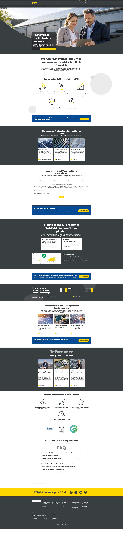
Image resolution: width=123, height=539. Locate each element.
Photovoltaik (42, 6)
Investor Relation (54, 518)
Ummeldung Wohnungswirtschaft (85, 509)
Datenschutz (44, 515)
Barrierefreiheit (44, 518)
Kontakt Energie (34, 514)
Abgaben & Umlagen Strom (76, 502)
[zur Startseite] (34, 3)
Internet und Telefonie (65, 502)
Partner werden (84, 507)
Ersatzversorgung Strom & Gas (75, 508)
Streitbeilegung (44, 519)
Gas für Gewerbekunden (56, 502)
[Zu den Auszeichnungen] (49, 433)
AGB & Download (44, 514)
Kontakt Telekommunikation (36, 515)
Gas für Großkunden (55, 503)
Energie (37, 6)
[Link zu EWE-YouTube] (80, 492)
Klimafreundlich (84, 506)
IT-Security (63, 506)
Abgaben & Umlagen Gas (76, 503)
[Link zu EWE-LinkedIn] (85, 492)
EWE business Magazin (85, 503)
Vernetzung (64, 503)
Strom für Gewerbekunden (46, 502)
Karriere (53, 515)
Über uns (53, 514)
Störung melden (34, 518)
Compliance (54, 519)
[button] (73, 296)
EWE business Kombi (85, 502)
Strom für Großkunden (45, 503)
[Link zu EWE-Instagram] (71, 492)
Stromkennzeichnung (75, 509)
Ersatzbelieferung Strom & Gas (75, 505)
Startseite (33, 6)
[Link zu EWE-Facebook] (76, 492)
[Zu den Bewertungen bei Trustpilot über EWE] (37, 501)
